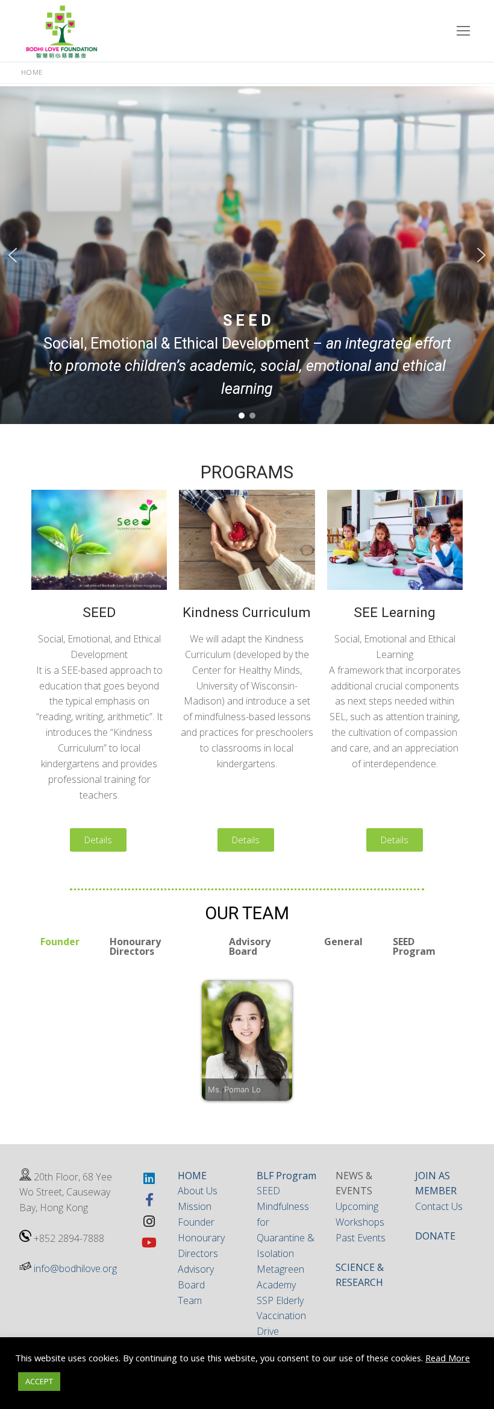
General (343, 941)
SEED (268, 1190)
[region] (247, 255)
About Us (197, 1190)
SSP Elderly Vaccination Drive (281, 1316)
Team (190, 1300)
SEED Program (414, 946)
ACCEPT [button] (39, 1381)
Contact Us (439, 1206)
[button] (12, 255)
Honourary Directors (135, 946)
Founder (60, 941)
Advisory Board (249, 946)
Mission (194, 1206)
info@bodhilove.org (75, 1268)
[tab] (60, 946)
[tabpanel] (247, 1040)
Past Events (361, 1237)
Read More (447, 1357)
